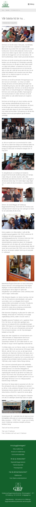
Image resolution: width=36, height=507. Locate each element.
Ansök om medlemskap (18, 451)
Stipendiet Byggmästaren (18, 462)
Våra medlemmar (18, 449)
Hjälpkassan (18, 475)
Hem (3, 10)
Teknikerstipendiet (18, 465)
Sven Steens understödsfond (18, 478)
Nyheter (7, 10)
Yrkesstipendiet (18, 468)
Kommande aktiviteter (18, 454)
